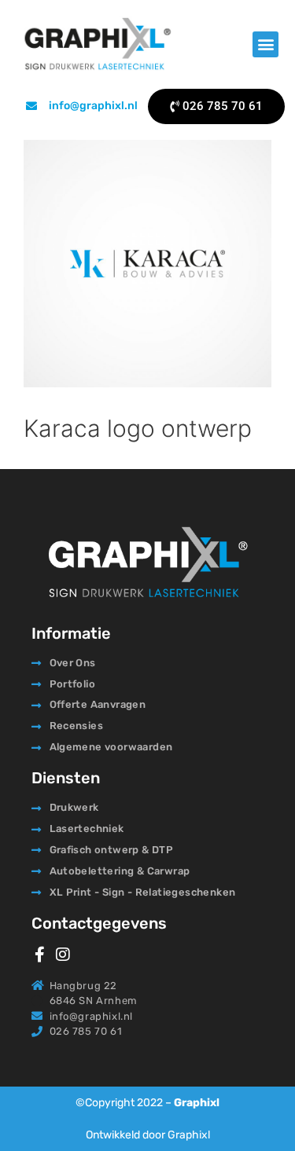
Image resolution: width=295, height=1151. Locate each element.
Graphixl (196, 1102)
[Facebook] (39, 954)
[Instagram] (63, 954)
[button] (265, 44)
